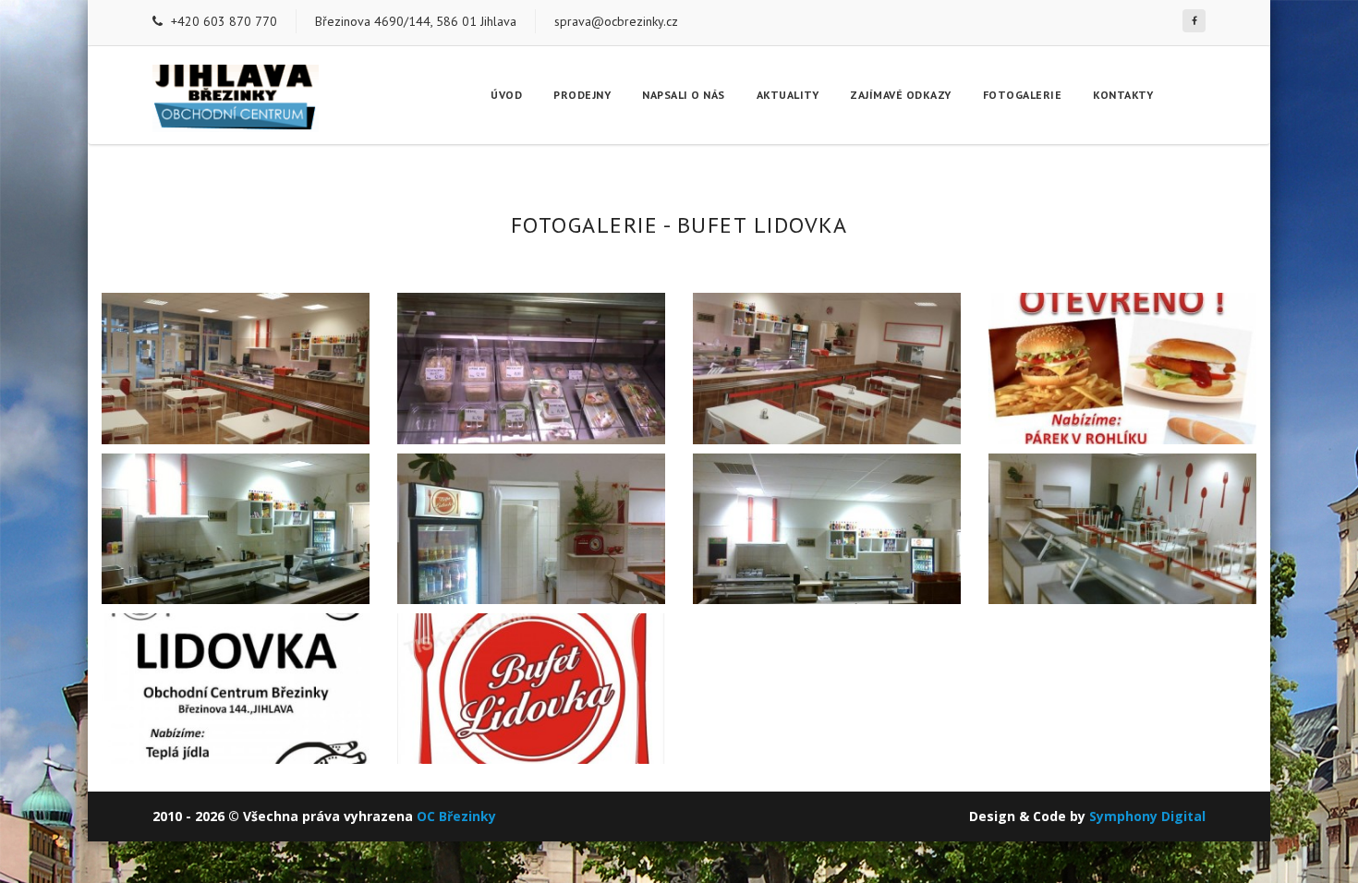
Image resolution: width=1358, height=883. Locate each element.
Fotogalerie (1022, 95)
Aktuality (788, 95)
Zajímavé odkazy (901, 95)
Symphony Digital (1147, 816)
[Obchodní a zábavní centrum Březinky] (1194, 20)
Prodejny (582, 95)
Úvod (506, 95)
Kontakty (1123, 95)
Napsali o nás (683, 95)
